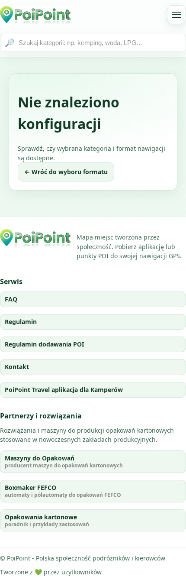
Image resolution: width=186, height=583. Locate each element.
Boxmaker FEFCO (63, 491)
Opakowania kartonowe (47, 520)
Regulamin (21, 321)
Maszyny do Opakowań (64, 461)
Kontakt (17, 367)
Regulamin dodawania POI (44, 344)
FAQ (11, 299)
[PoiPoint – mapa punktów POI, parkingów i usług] (35, 237)
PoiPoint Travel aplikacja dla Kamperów (64, 389)
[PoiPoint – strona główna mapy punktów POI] (35, 14)
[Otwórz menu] (176, 14)
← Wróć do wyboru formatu (66, 172)
